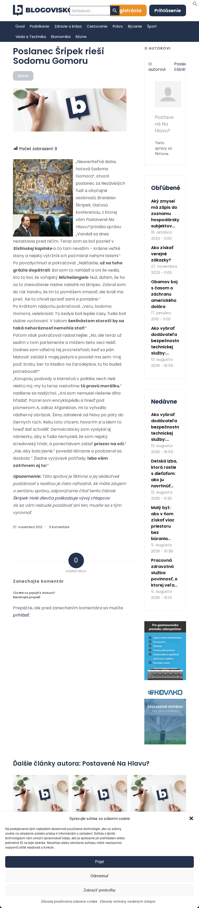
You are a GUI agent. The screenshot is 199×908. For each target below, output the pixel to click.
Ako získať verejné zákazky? (162, 254)
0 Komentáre (59, 527)
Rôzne (23, 76)
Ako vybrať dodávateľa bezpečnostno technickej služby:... (166, 340)
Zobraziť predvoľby (99, 890)
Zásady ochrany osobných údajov (127, 901)
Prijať (99, 861)
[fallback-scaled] (69, 109)
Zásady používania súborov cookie (69, 901)
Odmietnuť (99, 876)
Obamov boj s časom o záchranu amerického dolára (164, 294)
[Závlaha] (165, 743)
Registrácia (127, 10)
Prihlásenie (167, 10)
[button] (191, 818)
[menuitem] (20, 26)
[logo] (43, 10)
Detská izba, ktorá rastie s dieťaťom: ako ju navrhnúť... (164, 473)
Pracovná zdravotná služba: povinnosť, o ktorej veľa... (164, 572)
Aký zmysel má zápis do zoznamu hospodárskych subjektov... (167, 213)
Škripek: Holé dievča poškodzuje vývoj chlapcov (61, 498)
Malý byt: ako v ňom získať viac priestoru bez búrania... (162, 523)
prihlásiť (21, 615)
